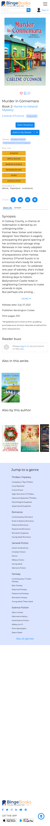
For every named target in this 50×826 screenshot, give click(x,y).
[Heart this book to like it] (21, 93)
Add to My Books (22, 132)
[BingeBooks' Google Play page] (26, 820)
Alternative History (20, 616)
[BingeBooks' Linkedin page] (16, 809)
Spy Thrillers (28, 482)
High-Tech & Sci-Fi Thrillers (23, 494)
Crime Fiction (17, 490)
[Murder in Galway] (11, 384)
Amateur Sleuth (18, 139)
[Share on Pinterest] (35, 199)
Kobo (14, 175)
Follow (31, 116)
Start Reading (25, 125)
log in (23, 346)
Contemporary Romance (22, 517)
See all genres (25, 638)
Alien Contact (17, 612)
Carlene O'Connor (13, 115)
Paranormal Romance (21, 529)
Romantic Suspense (20, 533)
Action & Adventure (20, 548)
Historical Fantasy (19, 589)
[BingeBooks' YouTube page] (21, 809)
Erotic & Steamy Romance (23, 521)
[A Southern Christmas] (11, 433)
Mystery (26, 477)
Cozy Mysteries (18, 486)
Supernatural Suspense (21, 506)
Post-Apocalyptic (19, 628)
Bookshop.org (14, 170)
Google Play (14, 181)
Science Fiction (20, 607)
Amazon (14, 153)
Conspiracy (16, 482)
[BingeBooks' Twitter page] (7, 809)
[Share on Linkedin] (27, 199)
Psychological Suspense (22, 502)
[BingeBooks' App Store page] (9, 820)
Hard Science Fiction (20, 620)
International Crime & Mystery (16, 143)
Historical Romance (20, 525)
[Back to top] (41, 816)
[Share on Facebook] (13, 199)
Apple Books (14, 159)
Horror (15, 556)
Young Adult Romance (21, 537)
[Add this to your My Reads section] (25, 93)
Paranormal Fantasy (20, 593)
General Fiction (20, 543)
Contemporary (18, 579)
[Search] (28, 10)
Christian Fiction (19, 552)
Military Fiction (18, 560)
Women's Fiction (19, 568)
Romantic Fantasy (19, 597)
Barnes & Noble (14, 164)
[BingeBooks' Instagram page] (12, 809)
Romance (17, 512)
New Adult (28, 601)
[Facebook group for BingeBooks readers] (2, 809)
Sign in (45, 10)
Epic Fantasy (17, 585)
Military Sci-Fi (17, 624)
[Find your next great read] (16, 4)
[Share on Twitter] (20, 199)
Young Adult (17, 564)
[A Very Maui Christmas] (30, 433)
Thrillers (16, 477)
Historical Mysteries (20, 498)
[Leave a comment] (29, 93)
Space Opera (17, 632)
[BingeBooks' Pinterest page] (26, 809)
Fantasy (16, 574)
